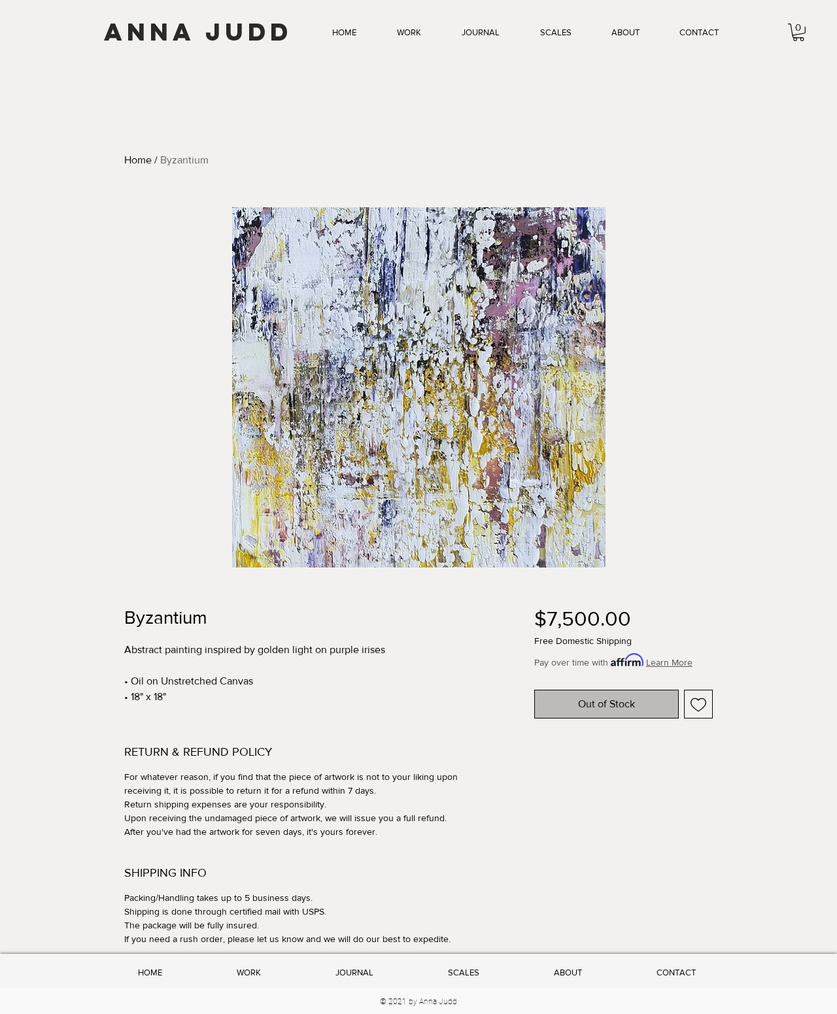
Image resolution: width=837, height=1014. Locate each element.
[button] (409, 32)
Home (138, 159)
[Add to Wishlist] (698, 704)
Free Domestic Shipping (583, 640)
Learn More (669, 662)
